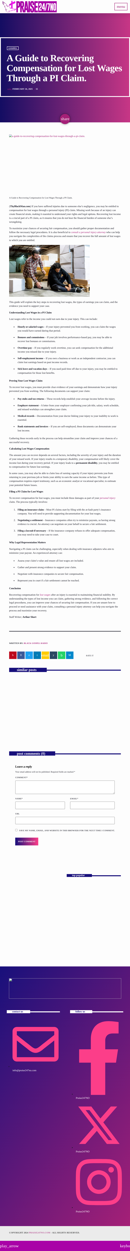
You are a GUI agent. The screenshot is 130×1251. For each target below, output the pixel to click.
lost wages (45, 595)
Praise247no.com (39, 1232)
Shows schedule (76, 943)
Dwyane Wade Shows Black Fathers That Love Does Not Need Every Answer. (34, 724)
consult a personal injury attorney (88, 232)
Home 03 (73, 886)
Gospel (12, 48)
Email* (74, 798)
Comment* (21, 777)
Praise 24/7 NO (75, 929)
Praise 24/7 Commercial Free (30, 897)
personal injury (107, 498)
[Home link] (30, 7)
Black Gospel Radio (36, 643)
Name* (19, 798)
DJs (15, 892)
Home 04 (73, 900)
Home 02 (73, 915)
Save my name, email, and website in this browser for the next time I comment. (67, 830)
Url (17, 814)
